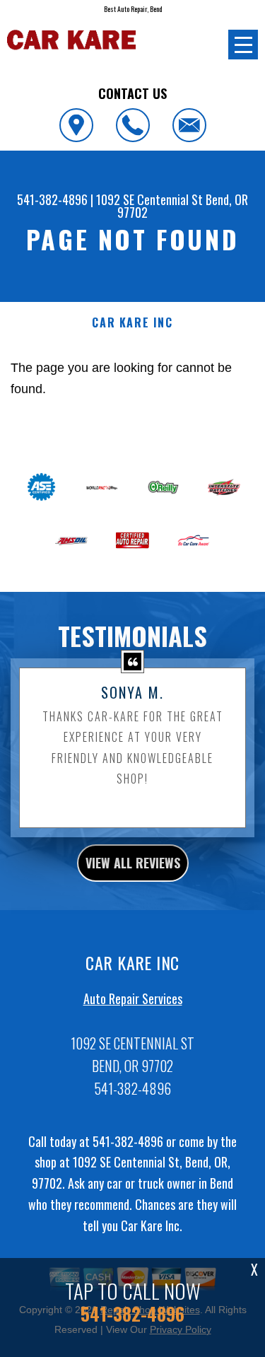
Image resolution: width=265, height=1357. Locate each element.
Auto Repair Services (132, 998)
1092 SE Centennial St (149, 199)
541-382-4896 (52, 199)
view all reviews (133, 863)
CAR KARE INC (132, 323)
